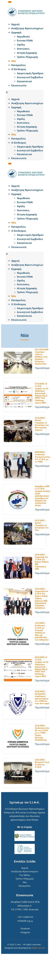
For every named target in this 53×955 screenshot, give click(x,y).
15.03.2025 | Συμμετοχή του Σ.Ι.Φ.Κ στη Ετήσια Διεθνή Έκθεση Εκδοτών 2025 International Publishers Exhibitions (41, 598)
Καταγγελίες (25, 885)
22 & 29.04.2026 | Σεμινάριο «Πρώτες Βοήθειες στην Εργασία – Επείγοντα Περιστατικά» (41, 357)
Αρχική (24, 867)
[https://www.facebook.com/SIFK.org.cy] (24, 1)
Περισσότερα (42, 368)
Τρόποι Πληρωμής (25, 878)
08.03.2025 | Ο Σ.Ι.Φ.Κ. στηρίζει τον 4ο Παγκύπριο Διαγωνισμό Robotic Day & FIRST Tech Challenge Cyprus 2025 (41, 666)
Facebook (25, 928)
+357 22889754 (25, 917)
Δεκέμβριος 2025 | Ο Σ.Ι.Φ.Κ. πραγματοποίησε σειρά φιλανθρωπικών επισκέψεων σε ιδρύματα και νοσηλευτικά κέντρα (42, 495)
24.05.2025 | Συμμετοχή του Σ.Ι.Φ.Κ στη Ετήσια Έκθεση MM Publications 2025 (41, 562)
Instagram (25, 932)
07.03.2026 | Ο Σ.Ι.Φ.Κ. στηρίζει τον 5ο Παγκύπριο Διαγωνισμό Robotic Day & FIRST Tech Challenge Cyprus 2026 (41, 393)
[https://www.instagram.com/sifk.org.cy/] (25, 2)
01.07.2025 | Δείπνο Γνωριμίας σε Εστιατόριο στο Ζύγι (42, 525)
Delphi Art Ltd (38, 948)
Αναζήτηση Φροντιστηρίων (24, 871)
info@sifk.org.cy (25, 920)
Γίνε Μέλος (24, 875)
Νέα (25, 882)
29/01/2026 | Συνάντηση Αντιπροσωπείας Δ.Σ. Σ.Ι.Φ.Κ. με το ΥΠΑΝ (42, 457)
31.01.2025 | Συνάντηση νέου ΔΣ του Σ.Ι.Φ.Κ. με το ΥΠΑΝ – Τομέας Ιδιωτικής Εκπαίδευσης (42, 733)
